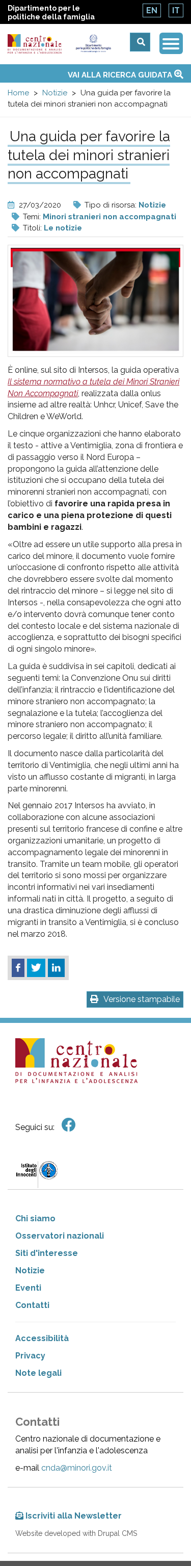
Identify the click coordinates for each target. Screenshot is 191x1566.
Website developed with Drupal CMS (76, 1533)
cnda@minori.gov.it (76, 1468)
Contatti (32, 1305)
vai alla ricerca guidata (121, 75)
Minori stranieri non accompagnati (109, 216)
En (151, 10)
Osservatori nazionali (59, 1236)
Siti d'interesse (46, 1253)
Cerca (140, 42)
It (176, 10)
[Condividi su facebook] (18, 968)
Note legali (38, 1373)
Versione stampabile (141, 999)
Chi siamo (35, 1218)
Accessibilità (42, 1338)
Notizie (54, 92)
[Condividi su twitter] (36, 968)
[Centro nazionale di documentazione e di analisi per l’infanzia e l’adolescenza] (35, 44)
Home (18, 92)
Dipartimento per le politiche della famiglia (51, 12)
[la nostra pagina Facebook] (69, 1125)
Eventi (28, 1288)
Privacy (30, 1355)
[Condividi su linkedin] (56, 968)
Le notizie (63, 228)
